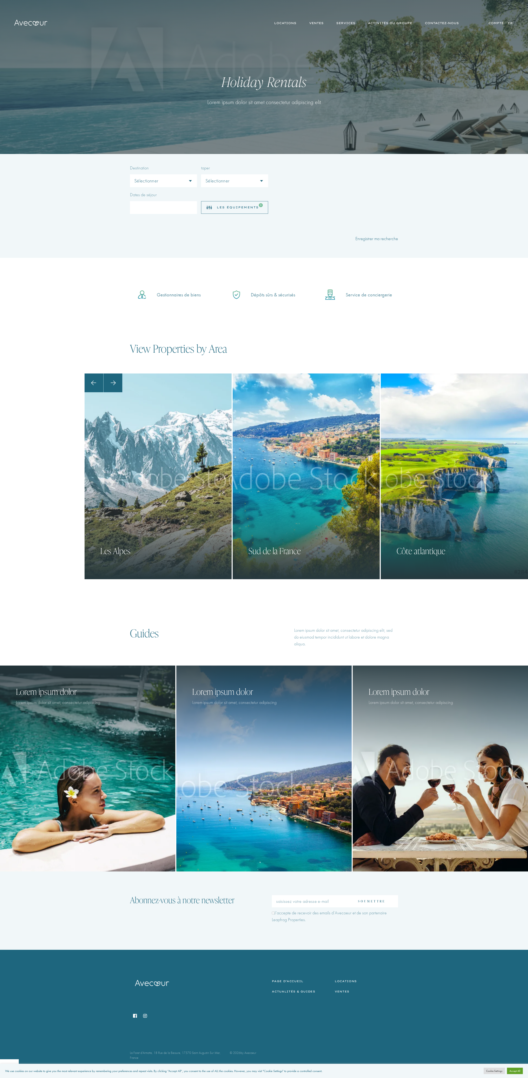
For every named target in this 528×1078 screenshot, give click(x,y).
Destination (139, 168)
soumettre (371, 901)
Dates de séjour (143, 195)
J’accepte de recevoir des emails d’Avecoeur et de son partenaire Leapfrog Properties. (329, 916)
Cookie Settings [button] (494, 1071)
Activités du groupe (390, 23)
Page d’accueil (287, 981)
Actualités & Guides (293, 991)
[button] (94, 382)
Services (345, 23)
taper (205, 168)
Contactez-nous (442, 23)
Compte (496, 23)
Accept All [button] (514, 1071)
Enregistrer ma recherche (376, 239)
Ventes (316, 23)
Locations (285, 23)
